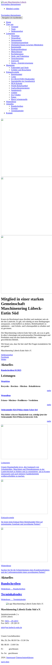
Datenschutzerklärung (24, 657)
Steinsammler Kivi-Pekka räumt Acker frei (19, 410)
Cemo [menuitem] (13, 77)
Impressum (10, 657)
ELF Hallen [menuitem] (16, 95)
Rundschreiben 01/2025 (11, 370)
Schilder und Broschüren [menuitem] (21, 70)
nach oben (5, 662)
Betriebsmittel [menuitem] (16, 74)
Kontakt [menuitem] (9, 113)
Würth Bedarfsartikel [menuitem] (19, 86)
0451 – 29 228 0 (11, 621)
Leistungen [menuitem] (10, 33)
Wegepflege (6, 395)
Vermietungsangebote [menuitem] (19, 43)
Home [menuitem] (8, 22)
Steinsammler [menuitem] (16, 40)
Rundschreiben (11, 583)
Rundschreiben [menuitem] (17, 106)
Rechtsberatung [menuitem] (17, 54)
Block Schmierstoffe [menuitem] (19, 99)
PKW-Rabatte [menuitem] (16, 83)
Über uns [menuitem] (9, 24)
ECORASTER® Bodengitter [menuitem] (23, 79)
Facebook (5, 357)
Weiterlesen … (13, 589)
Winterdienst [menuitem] (11, 102)
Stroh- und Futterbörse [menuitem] (20, 56)
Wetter (3, 359)
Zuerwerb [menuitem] (15, 61)
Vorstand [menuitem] (14, 27)
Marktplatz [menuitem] (10, 65)
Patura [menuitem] (13, 97)
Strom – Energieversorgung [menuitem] (22, 63)
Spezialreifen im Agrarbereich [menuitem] (23, 81)
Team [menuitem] (13, 29)
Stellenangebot (7, 355)
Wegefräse (5, 381)
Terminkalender (11, 594)
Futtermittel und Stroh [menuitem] (20, 67)
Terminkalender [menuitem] (17, 111)
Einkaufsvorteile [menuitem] (12, 72)
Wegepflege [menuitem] (16, 38)
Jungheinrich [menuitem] (16, 90)
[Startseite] (13, 2)
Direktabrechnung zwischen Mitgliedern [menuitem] (27, 45)
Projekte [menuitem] (14, 108)
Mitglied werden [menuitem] (12, 9)
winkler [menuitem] (14, 92)
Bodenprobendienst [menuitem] (19, 49)
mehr (49, 390)
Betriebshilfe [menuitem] (16, 47)
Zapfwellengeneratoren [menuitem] (20, 88)
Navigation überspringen (11, 4)
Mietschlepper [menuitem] (16, 52)
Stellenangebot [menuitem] (17, 31)
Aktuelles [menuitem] (10, 104)
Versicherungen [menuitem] (17, 58)
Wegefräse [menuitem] (15, 36)
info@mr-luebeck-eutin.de (11, 627)
